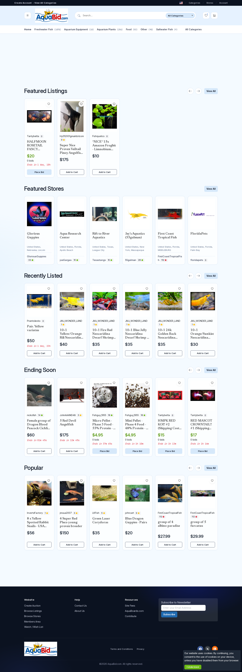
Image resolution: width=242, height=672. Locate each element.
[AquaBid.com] (51, 15)
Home (27, 29)
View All (211, 91)
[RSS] (215, 649)
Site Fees (130, 605)
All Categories (193, 29)
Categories (194, 3)
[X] (208, 649)
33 (29, 260)
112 (163, 260)
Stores (209, 3)
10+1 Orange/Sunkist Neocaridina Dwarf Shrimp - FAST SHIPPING (202, 338)
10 (109, 260)
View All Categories (45, 3)
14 (39, 415)
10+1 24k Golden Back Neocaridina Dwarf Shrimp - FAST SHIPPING (170, 338)
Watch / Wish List (33, 626)
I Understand (193, 667)
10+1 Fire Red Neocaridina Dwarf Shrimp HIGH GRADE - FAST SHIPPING (104, 338)
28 (139, 260)
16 (75, 260)
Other (147, 29)
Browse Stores (32, 616)
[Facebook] (200, 649)
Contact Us (81, 605)
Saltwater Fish (167, 29)
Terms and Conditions (121, 649)
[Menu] (27, 15)
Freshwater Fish (47, 29)
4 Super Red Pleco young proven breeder (71, 522)
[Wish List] (206, 15)
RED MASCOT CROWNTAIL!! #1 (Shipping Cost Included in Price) (202, 428)
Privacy (140, 649)
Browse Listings (33, 610)
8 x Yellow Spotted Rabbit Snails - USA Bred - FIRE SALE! (38, 526)
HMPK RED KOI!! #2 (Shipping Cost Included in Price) (168, 428)
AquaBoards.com (134, 610)
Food (131, 29)
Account (223, 3)
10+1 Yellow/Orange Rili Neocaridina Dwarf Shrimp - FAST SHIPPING (72, 338)
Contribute (130, 616)
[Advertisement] (121, 57)
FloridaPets (198, 233)
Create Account (23, 3)
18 (109, 415)
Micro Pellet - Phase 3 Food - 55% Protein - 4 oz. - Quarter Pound (103, 428)
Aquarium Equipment (79, 29)
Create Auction (32, 605)
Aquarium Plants (110, 29)
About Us (80, 610)
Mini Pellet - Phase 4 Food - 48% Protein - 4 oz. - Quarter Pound (136, 428)
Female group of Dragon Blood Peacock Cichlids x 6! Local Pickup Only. (39, 428)
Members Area (32, 621)
